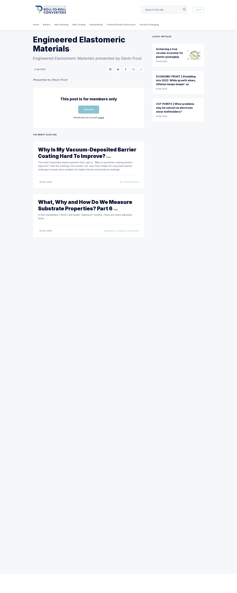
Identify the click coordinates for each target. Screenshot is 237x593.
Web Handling (61, 24)
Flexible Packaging (149, 24)
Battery (46, 24)
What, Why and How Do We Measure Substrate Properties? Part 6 (85, 205)
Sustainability (96, 24)
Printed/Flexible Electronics (121, 24)
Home (36, 24)
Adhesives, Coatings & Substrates (121, 231)
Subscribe (88, 109)
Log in (198, 9)
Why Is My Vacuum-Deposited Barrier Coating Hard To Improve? (87, 152)
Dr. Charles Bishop (129, 182)
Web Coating (79, 24)
